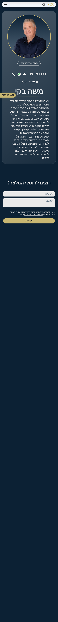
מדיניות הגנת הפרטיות (33, 215)
